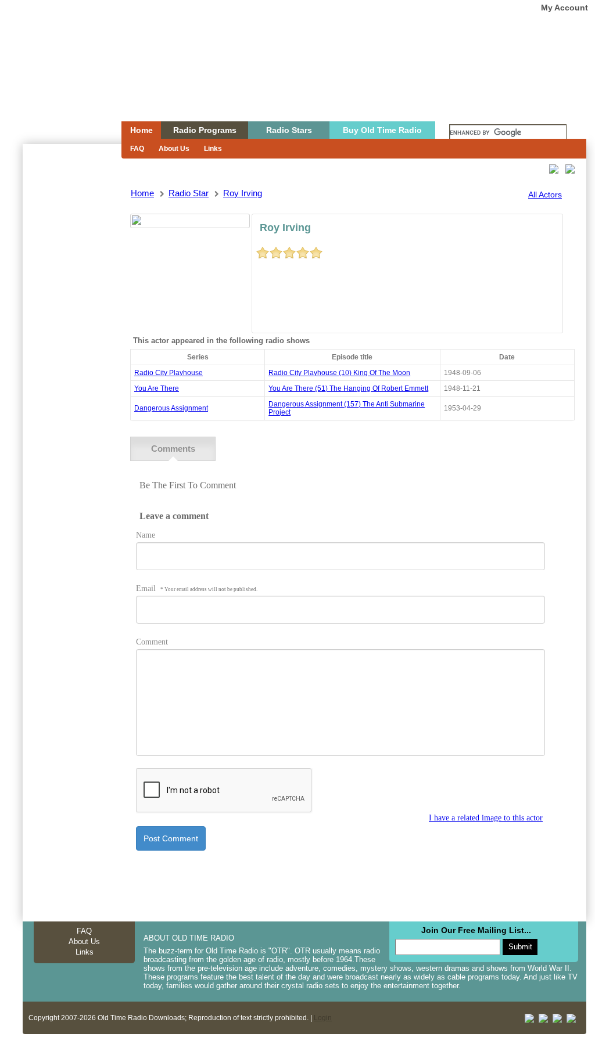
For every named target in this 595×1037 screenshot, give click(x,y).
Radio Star (189, 193)
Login (323, 1018)
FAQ (137, 149)
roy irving (242, 193)
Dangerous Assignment (171, 408)
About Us (174, 149)
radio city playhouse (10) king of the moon (339, 373)
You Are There (156, 388)
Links (213, 149)
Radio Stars (289, 130)
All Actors (545, 194)
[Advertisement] (71, 353)
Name (145, 535)
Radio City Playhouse (168, 373)
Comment (152, 642)
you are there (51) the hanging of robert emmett (348, 388)
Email (196, 588)
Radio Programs (204, 130)
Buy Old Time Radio (382, 130)
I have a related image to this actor (486, 817)
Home (64, 83)
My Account (564, 7)
